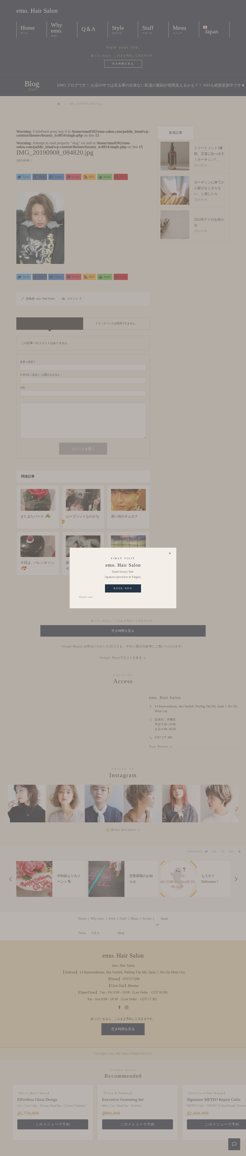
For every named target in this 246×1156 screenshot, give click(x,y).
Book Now (123, 588)
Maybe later (86, 597)
